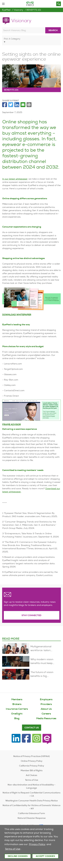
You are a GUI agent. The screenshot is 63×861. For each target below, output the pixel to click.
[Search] (58, 4)
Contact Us (31, 727)
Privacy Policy (37, 844)
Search (53, 30)
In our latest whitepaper (14, 178)
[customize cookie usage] (22, 849)
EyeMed (6, 9)
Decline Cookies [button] (18, 856)
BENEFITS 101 (33, 9)
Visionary (18, 9)
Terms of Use (12, 848)
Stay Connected (31, 615)
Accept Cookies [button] (45, 856)
